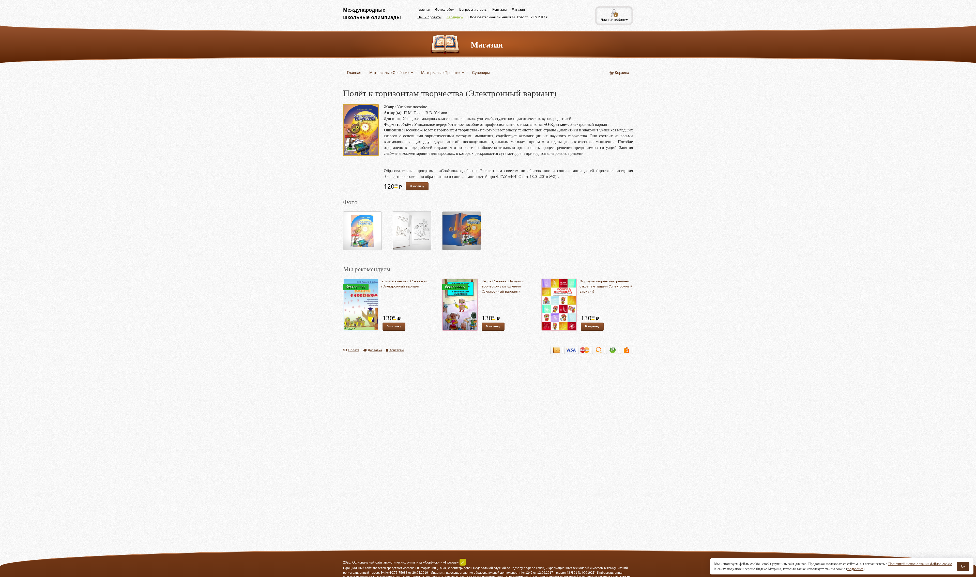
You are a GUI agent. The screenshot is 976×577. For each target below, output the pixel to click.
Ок (963, 566)
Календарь (455, 17)
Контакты (499, 9)
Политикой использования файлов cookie (920, 563)
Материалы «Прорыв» (441, 72)
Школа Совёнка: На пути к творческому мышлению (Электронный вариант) (502, 286)
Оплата (353, 349)
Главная (424, 9)
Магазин (518, 9)
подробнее (855, 568)
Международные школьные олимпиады (372, 13)
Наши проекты (429, 17)
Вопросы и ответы (473, 9)
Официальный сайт (357, 568)
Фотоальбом (444, 9)
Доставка (375, 349)
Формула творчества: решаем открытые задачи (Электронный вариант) (606, 286)
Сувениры (481, 72)
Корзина (621, 72)
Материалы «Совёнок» (389, 72)
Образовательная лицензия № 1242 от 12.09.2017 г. (508, 17)
